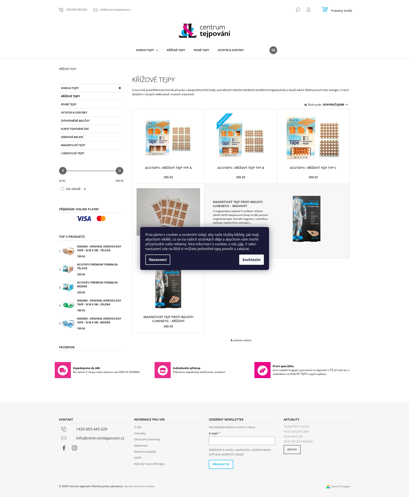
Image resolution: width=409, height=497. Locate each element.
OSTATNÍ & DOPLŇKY (74, 112)
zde (240, 244)
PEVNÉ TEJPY (68, 104)
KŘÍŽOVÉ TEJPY (70, 96)
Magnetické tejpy (73, 145)
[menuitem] (147, 50)
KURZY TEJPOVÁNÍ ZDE (75, 129)
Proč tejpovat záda (296, 431)
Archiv (292, 449)
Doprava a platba (145, 451)
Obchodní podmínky (147, 439)
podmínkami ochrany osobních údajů (240, 452)
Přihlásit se (221, 464)
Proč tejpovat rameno (298, 441)
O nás (137, 427)
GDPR (137, 458)
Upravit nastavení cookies (139, 486)
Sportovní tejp (293, 436)
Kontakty (140, 433)
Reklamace (141, 445)
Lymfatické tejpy (72, 153)
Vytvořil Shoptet (340, 486)
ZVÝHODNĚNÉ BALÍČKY (75, 121)
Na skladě (75, 189)
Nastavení (158, 259)
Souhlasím (251, 259)
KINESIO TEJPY (70, 88)
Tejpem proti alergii (296, 426)
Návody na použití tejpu (149, 464)
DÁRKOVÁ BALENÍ (72, 137)
